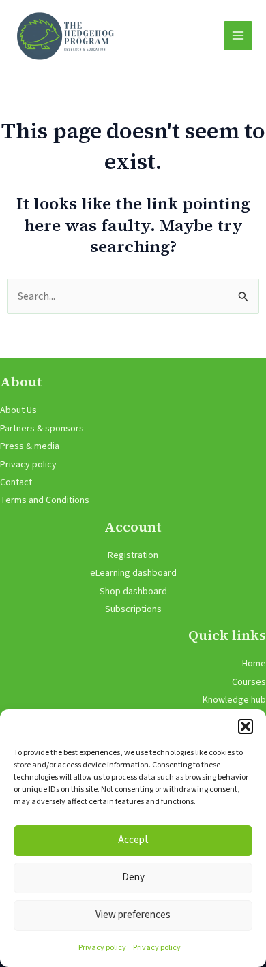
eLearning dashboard (133, 573)
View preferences (133, 915)
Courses (249, 682)
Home (254, 664)
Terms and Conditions (44, 500)
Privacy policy (102, 947)
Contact (16, 482)
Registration (133, 555)
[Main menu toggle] (238, 35)
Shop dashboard (133, 591)
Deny (133, 877)
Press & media (29, 446)
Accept (133, 840)
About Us (18, 410)
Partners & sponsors (42, 428)
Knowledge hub (234, 700)
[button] (245, 726)
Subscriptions (133, 609)
